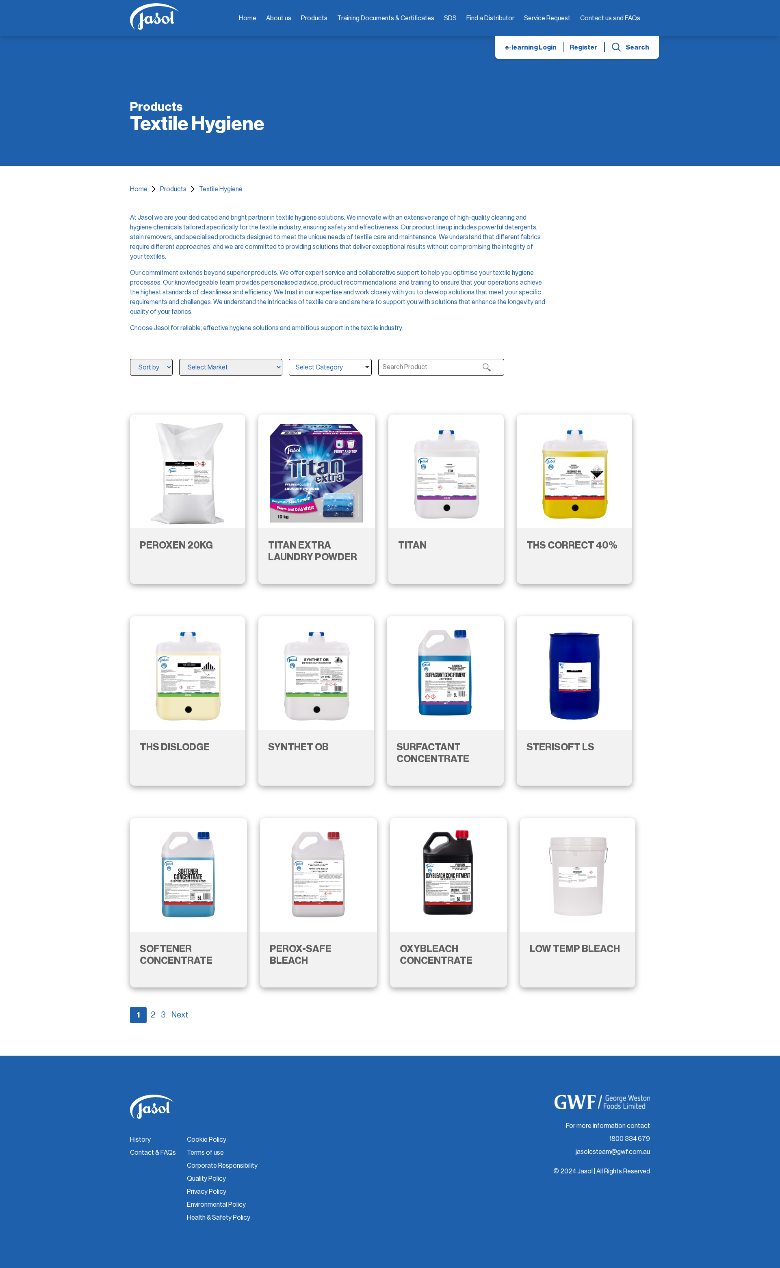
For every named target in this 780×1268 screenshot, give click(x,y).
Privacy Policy (206, 1191)
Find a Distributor (490, 18)
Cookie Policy (206, 1139)
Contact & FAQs (153, 1152)
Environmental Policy (216, 1204)
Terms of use (205, 1152)
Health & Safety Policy (218, 1217)
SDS (450, 18)
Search (637, 47)
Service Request (547, 18)
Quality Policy (206, 1178)
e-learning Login (531, 47)
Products (314, 18)
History (140, 1139)
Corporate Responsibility (222, 1165)
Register (583, 47)
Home (247, 18)
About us (278, 18)
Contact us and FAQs (610, 18)
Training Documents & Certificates (385, 18)
